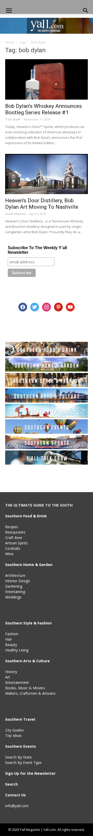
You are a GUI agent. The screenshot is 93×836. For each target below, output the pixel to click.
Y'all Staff (12, 119)
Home (9, 42)
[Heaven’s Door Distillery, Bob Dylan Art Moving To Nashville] (46, 174)
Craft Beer (13, 537)
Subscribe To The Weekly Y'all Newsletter (37, 250)
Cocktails (12, 548)
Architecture (15, 575)
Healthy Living (16, 650)
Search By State (18, 757)
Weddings (13, 597)
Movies (39, 687)
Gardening (13, 586)
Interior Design (17, 580)
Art (7, 677)
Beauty (11, 644)
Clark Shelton (15, 214)
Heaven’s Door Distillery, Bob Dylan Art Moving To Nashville (41, 203)
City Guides (14, 730)
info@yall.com (17, 805)
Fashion (11, 633)
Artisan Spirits (16, 543)
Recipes (11, 526)
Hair (8, 639)
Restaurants (15, 532)
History (11, 671)
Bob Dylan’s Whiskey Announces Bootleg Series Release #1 (43, 109)
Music (23, 687)
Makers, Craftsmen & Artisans (30, 693)
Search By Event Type (23, 762)
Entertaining (15, 591)
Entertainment (17, 682)
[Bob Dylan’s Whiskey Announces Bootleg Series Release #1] (46, 79)
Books (10, 687)
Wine (9, 553)
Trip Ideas (13, 735)
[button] (86, 11)
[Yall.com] (46, 26)
